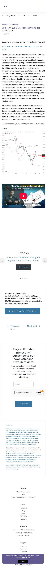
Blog (8, 16)
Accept (23, 561)
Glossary (23, 513)
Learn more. (25, 558)
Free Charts (23, 508)
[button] (20, 278)
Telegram (23, 519)
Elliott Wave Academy (23, 492)
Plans (23, 494)
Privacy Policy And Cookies (23, 532)
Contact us (23, 549)
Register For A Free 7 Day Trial (22, 311)
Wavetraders (6, 6)
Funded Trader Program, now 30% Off (23, 497)
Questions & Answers (23, 535)
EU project (23, 552)
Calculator (23, 516)
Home (4, 16)
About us (23, 546)
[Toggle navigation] (40, 6)
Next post (32, 326)
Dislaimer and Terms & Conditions (24, 530)
